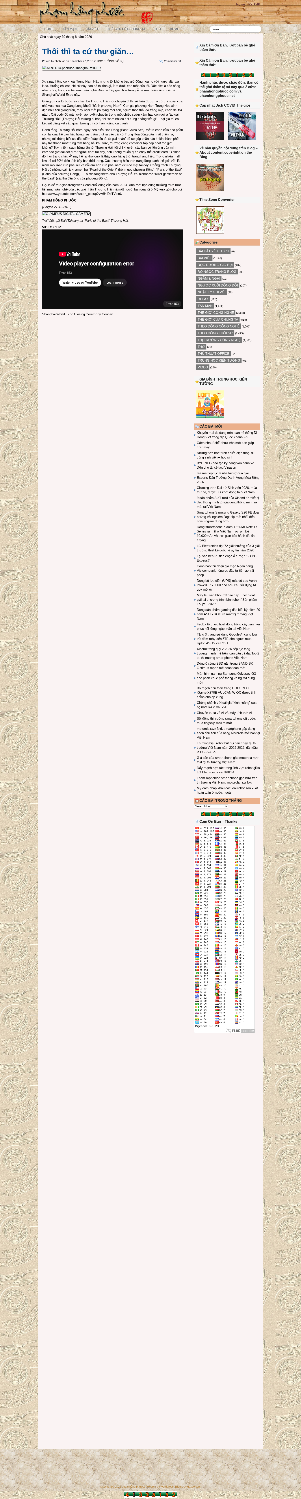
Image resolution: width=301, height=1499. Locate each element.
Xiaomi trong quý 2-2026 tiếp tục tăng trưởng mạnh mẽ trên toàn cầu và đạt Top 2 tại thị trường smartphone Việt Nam (228, 653)
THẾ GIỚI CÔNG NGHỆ (216, 312)
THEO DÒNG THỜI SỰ (215, 333)
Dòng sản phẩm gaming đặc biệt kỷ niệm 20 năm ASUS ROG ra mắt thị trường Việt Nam (228, 614)
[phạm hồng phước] (83, 22)
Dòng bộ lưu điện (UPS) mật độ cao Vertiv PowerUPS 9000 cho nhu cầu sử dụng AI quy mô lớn (227, 585)
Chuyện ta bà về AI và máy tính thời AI (224, 713)
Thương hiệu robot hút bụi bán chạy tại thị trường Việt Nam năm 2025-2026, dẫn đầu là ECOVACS (227, 747)
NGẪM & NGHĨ (209, 278)
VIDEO (203, 367)
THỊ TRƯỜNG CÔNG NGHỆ (219, 340)
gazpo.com (194, 1486)
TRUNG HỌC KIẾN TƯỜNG (219, 360)
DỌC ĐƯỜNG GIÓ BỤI (110, 61)
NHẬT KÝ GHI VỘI (211, 292)
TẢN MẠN (69, 29)
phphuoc (60, 61)
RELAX (203, 299)
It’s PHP (254, 4)
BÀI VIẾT (91, 29)
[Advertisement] (227, 1072)
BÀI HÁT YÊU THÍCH (213, 251)
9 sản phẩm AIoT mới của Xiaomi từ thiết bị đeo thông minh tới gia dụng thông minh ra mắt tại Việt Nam (228, 502)
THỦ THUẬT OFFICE (213, 353)
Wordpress (166, 1486)
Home (240, 4)
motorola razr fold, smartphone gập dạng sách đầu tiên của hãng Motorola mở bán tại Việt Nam (228, 733)
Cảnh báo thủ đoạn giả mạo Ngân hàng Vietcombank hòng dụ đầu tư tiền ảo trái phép (225, 570)
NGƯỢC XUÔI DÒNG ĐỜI (218, 285)
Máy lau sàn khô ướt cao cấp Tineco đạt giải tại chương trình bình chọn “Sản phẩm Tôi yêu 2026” (227, 599)
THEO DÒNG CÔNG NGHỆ (219, 326)
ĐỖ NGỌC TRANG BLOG (217, 272)
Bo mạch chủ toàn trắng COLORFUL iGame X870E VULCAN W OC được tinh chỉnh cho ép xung (226, 692)
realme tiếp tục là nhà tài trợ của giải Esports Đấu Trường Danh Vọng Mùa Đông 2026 (228, 477)
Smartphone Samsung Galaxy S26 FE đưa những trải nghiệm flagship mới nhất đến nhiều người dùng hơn (228, 516)
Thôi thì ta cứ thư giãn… (88, 51)
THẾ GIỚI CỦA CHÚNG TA (126, 29)
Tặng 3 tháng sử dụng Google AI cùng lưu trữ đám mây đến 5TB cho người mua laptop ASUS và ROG (227, 638)
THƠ (157, 29)
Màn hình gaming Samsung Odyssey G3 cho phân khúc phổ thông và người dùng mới (226, 678)
